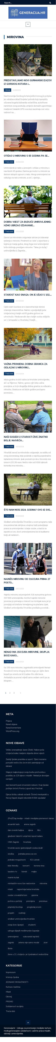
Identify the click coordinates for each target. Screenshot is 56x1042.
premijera (30, 901)
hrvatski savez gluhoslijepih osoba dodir (25, 848)
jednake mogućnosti (17, 859)
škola (10, 948)
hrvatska (27, 842)
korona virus (39, 865)
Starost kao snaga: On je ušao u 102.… (28, 294)
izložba (11, 854)
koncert (26, 865)
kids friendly (13, 865)
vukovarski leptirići (31, 936)
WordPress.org (12, 731)
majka (34, 871)
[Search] (50, 3)
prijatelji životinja (15, 907)
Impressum (11, 972)
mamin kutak (13, 877)
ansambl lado (14, 824)
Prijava (9, 721)
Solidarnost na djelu (14, 1006)
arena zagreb (30, 824)
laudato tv (12, 871)
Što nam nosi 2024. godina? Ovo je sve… (28, 509)
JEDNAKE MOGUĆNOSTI (17, 982)
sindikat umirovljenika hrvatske (21, 919)
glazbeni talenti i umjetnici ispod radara (25, 836)
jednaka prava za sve (27, 854)
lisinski (24, 871)
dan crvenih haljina (16, 830)
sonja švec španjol (16, 925)
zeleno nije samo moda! (28, 942)
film (39, 830)
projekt (11, 913)
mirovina (43, 883)
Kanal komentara (13, 727)
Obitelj (7, 90)
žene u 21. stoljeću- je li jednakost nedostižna (28, 954)
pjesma (35, 895)
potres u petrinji (15, 901)
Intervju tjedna (12, 977)
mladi (10, 889)
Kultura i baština (13, 987)
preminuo (43, 901)
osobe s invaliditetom (17, 895)
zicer (46, 942)
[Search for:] (12, 3)
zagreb (11, 942)
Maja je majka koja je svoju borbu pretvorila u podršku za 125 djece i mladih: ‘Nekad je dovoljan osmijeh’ (27, 775)
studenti (32, 925)
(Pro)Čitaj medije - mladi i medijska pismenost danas (31, 818)
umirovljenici (13, 936)
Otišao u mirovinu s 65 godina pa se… (26, 155)
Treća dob (9, 162)
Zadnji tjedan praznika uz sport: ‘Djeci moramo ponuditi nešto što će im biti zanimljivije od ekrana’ (26, 762)
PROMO (9, 1001)
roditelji (22, 913)
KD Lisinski (34, 859)
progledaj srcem (34, 907)
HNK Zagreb (13, 842)
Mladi (8, 992)
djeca (30, 830)
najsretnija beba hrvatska (28, 889)
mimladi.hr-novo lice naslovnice (21, 883)
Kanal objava (11, 724)
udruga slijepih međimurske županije (23, 930)
